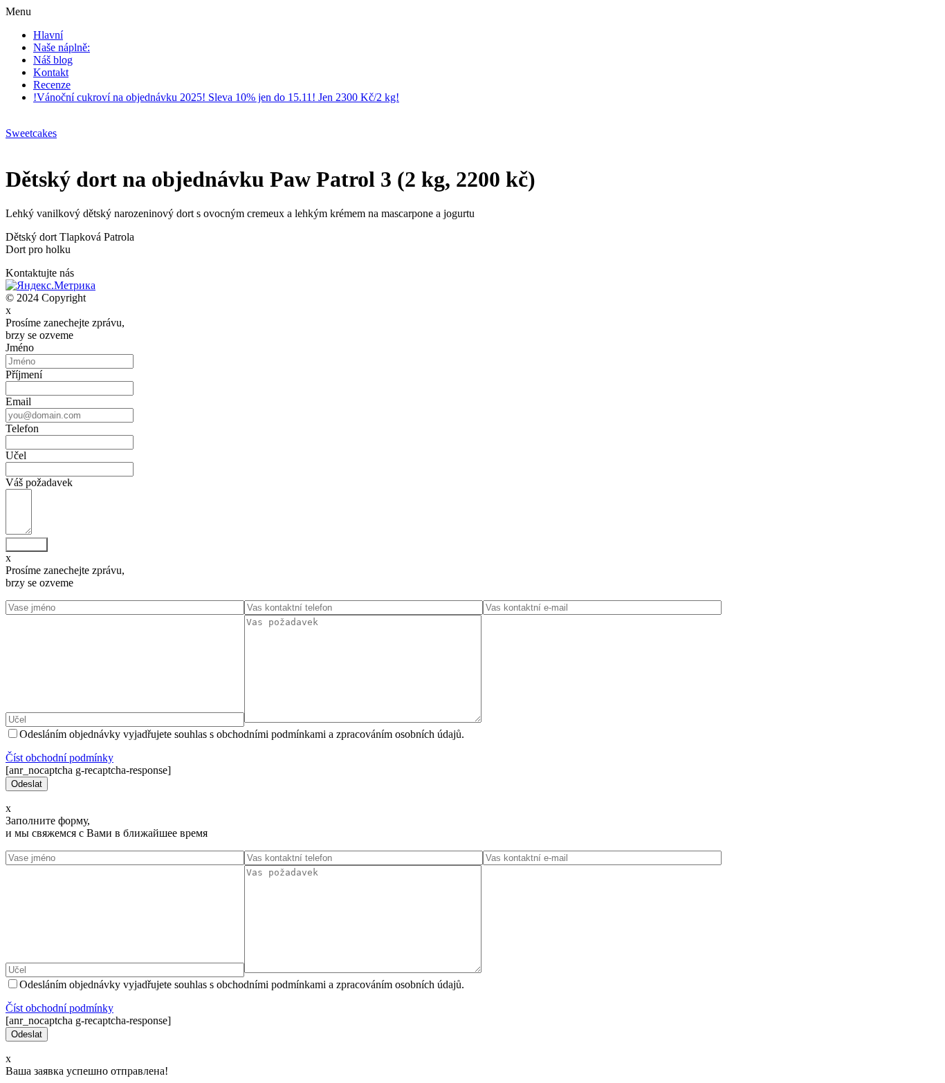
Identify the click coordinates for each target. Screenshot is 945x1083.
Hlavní (48, 35)
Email (18, 401)
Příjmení (24, 374)
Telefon (22, 428)
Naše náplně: (61, 47)
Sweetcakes (31, 133)
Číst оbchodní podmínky (59, 757)
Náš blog (53, 60)
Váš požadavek (39, 482)
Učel (16, 455)
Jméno (20, 347)
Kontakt (50, 72)
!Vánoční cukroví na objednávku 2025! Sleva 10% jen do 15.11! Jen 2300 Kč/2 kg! (216, 97)
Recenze (52, 85)
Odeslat (26, 544)
